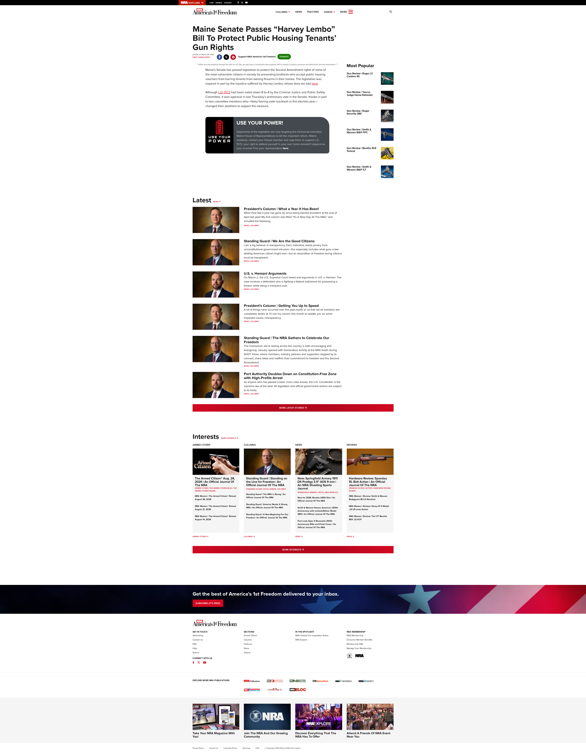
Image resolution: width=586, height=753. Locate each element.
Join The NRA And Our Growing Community (266, 735)
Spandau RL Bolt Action (360, 488)
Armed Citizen (201, 445)
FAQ (195, 644)
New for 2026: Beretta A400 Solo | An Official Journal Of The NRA (316, 499)
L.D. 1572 (224, 92)
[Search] (391, 12)
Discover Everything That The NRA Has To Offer (315, 735)
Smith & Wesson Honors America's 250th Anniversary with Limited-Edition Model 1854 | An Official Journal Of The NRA (318, 511)
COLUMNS (281, 489)
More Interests (228, 438)
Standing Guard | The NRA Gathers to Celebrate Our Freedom (286, 340)
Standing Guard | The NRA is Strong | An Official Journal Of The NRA (266, 496)
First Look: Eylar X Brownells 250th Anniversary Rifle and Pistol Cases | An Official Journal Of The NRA (317, 524)
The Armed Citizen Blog (220, 488)
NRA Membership (355, 635)
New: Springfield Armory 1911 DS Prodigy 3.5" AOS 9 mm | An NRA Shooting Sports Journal (318, 483)
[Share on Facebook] (219, 56)
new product (331, 492)
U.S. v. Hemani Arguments (265, 273)
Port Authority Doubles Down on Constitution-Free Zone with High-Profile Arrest (290, 376)
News (298, 12)
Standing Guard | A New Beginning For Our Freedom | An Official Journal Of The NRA (267, 516)
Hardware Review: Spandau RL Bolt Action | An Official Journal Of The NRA (368, 481)
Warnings (246, 748)
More (215, 201)
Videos (328, 12)
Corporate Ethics (230, 748)
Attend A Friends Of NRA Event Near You (368, 735)
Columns (282, 12)
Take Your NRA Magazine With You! (214, 735)
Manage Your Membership (359, 648)
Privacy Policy (198, 748)
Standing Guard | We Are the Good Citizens (279, 241)
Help (195, 648)
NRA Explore (301, 639)
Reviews (352, 445)
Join (211, 2)
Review (352, 490)
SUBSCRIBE (208, 603)
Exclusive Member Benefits (359, 639)
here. (286, 148)
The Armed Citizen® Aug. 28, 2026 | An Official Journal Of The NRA (215, 481)
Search (196, 652)
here (315, 83)
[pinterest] (233, 56)
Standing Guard (254, 489)
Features (313, 12)
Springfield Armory (307, 492)
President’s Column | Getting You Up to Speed (281, 305)
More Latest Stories (305, 407)
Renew (219, 2)
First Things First (201, 57)
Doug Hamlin (269, 489)
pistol (321, 492)
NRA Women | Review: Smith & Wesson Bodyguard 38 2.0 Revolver (368, 498)
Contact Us (198, 639)
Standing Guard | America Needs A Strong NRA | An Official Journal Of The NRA (266, 506)
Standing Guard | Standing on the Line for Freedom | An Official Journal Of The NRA (266, 481)
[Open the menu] (351, 11)
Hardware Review (381, 488)
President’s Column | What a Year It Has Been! (281, 209)
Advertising (198, 635)
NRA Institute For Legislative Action (312, 635)
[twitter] (226, 56)
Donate (228, 2)
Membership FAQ (355, 644)
